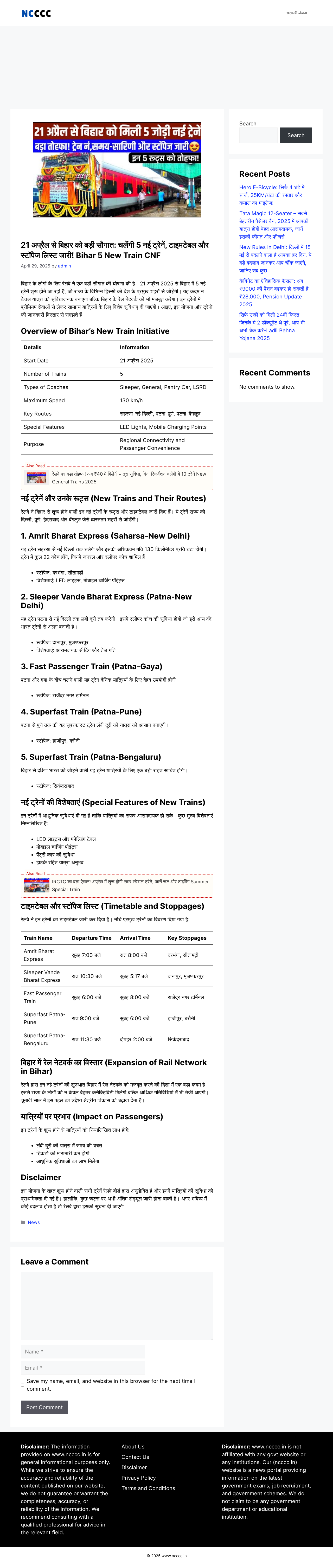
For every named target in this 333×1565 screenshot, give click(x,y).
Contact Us (135, 1457)
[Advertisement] (166, 65)
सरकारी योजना (296, 12)
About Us (132, 1446)
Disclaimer (134, 1467)
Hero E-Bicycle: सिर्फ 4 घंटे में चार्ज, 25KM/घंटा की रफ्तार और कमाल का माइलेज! (271, 195)
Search (248, 123)
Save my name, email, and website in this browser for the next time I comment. (111, 1385)
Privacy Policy (138, 1478)
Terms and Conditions (148, 1488)
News (34, 1222)
